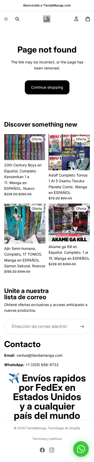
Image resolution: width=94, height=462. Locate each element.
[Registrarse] (82, 326)
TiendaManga (36, 428)
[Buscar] (17, 19)
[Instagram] (52, 450)
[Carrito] (87, 19)
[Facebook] (42, 450)
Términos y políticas (47, 439)
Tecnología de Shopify (64, 428)
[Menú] (6, 19)
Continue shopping (47, 87)
